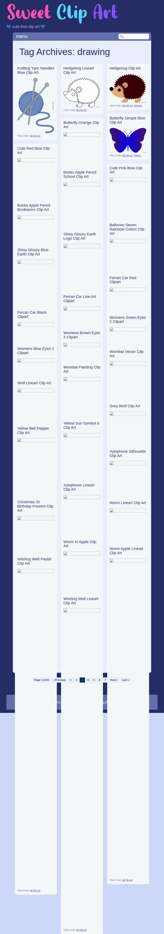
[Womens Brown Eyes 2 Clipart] (81, 346)
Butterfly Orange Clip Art (81, 124)
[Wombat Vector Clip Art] (128, 365)
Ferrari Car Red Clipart (123, 280)
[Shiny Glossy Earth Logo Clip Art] (81, 247)
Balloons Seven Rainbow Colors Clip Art (127, 229)
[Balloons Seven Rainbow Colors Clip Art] (128, 242)
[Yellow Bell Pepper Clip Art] (35, 441)
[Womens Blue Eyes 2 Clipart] (35, 362)
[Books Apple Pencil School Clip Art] (81, 185)
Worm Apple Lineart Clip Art (126, 551)
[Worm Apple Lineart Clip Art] (128, 562)
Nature (137, 155)
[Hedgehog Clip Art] (128, 102)
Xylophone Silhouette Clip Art (128, 453)
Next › (114, 680)
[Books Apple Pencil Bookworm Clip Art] (35, 218)
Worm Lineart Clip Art (128, 503)
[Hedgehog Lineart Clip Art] (81, 106)
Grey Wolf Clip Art (125, 406)
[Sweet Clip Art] (62, 23)
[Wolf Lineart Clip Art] (35, 391)
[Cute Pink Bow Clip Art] (128, 181)
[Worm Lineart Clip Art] (128, 511)
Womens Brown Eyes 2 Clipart (81, 335)
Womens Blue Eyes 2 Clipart (35, 351)
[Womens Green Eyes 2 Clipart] (128, 330)
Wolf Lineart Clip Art (34, 383)
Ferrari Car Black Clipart (31, 314)
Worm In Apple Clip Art (79, 544)
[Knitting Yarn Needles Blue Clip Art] (35, 132)
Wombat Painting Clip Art (81, 369)
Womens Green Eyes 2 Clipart (128, 319)
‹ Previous (59, 680)
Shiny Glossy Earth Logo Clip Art (79, 236)
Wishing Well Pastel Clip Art (34, 561)
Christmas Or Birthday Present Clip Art (35, 506)
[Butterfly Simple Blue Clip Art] (128, 151)
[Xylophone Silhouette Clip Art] (128, 464)
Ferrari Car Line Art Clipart (79, 298)
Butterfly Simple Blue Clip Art (127, 120)
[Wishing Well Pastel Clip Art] (35, 572)
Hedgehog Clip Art (125, 68)
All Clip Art (35, 136)
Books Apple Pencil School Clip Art (79, 174)
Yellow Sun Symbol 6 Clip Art (81, 425)
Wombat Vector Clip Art (127, 354)
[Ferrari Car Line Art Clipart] (81, 309)
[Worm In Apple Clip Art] (81, 555)
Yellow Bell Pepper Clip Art (33, 430)
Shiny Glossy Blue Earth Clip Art (32, 252)
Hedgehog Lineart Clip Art (78, 70)
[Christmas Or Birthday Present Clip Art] (35, 519)
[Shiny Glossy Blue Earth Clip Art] (35, 263)
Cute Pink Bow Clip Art (126, 170)
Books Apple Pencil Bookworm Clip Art (33, 207)
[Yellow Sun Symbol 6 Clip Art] (81, 436)
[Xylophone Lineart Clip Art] (81, 498)
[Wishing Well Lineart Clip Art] (81, 611)
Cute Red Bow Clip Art (33, 150)
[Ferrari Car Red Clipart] (128, 291)
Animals (138, 105)
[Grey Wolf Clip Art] (128, 415)
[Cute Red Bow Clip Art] (35, 161)
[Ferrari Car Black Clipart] (35, 325)
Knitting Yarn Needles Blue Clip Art (35, 70)
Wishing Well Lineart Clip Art (80, 601)
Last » (125, 680)
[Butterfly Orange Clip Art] (81, 135)
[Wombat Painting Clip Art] (81, 380)
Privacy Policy (104, 702)
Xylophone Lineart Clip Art (78, 487)
